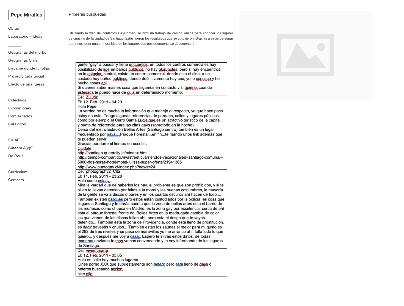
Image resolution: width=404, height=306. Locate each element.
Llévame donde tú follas (29, 68)
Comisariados (20, 116)
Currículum (17, 172)
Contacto (16, 180)
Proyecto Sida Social (26, 76)
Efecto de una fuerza (26, 84)
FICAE (14, 140)
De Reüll (15, 156)
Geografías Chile (23, 60)
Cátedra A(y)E (20, 148)
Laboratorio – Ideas (25, 36)
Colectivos (17, 100)
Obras (13, 28)
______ (14, 44)
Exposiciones (19, 108)
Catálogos (17, 124)
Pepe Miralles (26, 15)
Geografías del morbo (27, 52)
